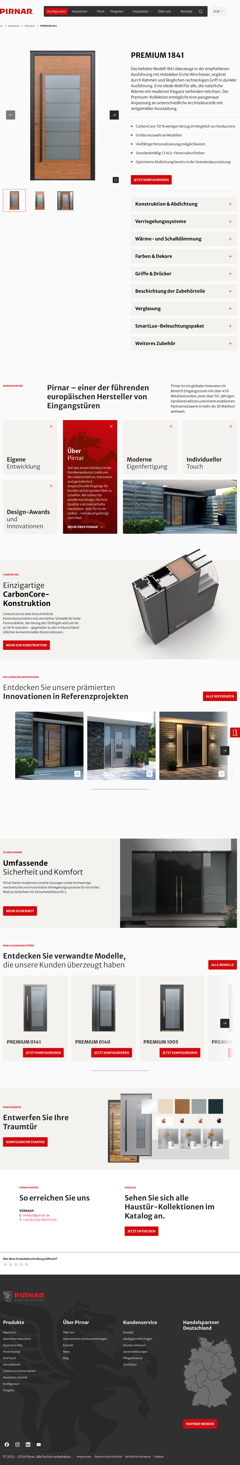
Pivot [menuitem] (101, 11)
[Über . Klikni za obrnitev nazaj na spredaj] (111, 426)
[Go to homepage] (16, 11)
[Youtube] (38, 1444)
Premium (30, 25)
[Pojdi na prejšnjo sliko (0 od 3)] (10, 115)
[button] (62, 115)
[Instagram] (17, 1444)
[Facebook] (7, 1444)
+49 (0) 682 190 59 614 (40, 1220)
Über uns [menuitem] (164, 11)
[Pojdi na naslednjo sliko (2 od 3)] (114, 115)
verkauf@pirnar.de (36, 1215)
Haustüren (14, 25)
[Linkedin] (28, 1444)
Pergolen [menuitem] (116, 11)
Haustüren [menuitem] (79, 11)
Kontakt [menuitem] (186, 11)
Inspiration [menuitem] (141, 11)
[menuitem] (56, 11)
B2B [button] (217, 11)
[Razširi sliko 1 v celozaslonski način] (116, 180)
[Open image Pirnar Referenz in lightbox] (77, 774)
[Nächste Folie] (224, 750)
